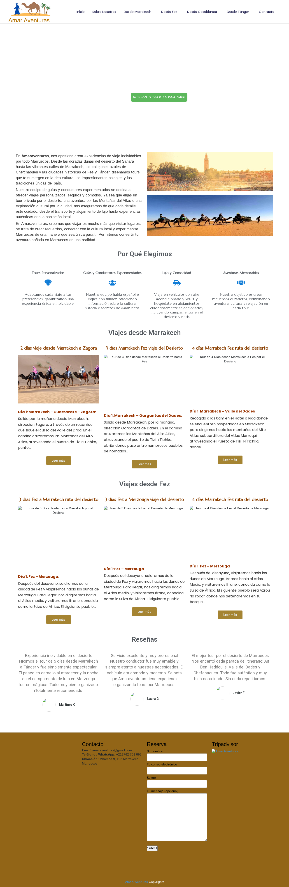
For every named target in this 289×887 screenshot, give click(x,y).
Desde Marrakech (137, 11)
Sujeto (151, 777)
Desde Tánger (238, 11)
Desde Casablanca (202, 11)
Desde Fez (169, 11)
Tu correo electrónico (162, 764)
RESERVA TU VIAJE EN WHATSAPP (159, 97)
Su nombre (155, 751)
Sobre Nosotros (104, 11)
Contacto (266, 11)
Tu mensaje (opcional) (163, 791)
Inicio (81, 11)
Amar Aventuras (136, 882)
